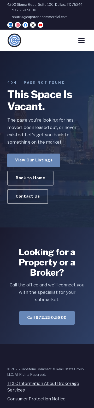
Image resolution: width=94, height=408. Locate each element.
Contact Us (28, 196)
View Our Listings (33, 160)
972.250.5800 (24, 10)
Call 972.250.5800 (47, 317)
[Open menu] (81, 40)
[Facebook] (25, 25)
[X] (33, 25)
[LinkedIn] (10, 25)
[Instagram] (18, 25)
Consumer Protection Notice (36, 398)
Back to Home (30, 178)
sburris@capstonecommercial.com (40, 17)
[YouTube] (40, 25)
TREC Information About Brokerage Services (43, 387)
